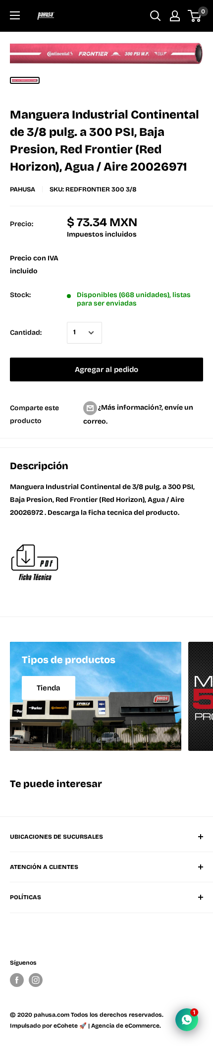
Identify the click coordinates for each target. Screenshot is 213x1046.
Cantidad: (26, 332)
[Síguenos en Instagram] (36, 980)
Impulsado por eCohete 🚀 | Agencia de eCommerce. (85, 1025)
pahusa (22, 189)
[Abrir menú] (15, 15)
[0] (195, 16)
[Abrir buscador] (155, 15)
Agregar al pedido (106, 369)
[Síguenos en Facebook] (17, 980)
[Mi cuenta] (175, 15)
